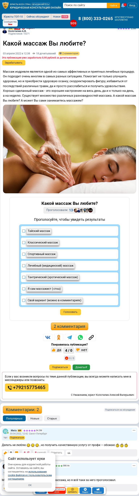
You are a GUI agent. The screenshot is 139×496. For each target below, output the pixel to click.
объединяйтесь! (40, 4)
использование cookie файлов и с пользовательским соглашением (30, 475)
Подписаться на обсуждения (120, 410)
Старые (52, 418)
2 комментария (69, 326)
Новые (34, 418)
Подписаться (60, 367)
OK (30, 485)
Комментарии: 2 (22, 409)
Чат (5, 437)
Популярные (14, 418)
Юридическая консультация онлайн (35, 7)
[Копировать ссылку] (91, 337)
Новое (60, 16)
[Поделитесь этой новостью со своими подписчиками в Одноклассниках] (58, 337)
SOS (73, 23)
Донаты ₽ (81, 367)
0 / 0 (71, 358)
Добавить (72, 492)
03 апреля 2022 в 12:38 (16, 53)
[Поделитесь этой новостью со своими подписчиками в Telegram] (69, 337)
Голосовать (70, 311)
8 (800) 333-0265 (95, 18)
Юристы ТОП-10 (13, 16)
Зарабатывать (13, 62)
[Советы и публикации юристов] (5, 5)
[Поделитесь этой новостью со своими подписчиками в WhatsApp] (80, 337)
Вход (132, 5)
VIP (19, 431)
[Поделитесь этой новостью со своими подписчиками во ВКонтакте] (47, 337)
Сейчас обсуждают (38, 16)
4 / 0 (68, 350)
